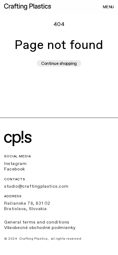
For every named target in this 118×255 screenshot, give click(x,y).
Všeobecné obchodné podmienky (40, 227)
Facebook (14, 169)
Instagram (15, 163)
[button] (108, 7)
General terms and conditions (36, 222)
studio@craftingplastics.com (36, 186)
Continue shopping (59, 63)
